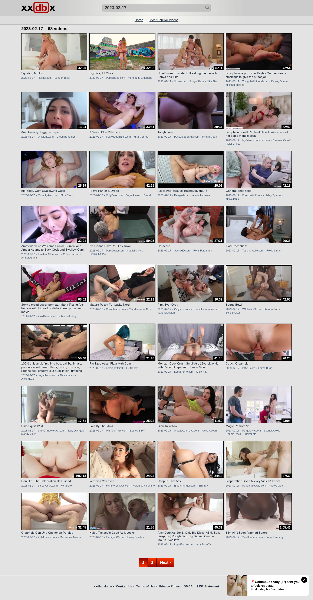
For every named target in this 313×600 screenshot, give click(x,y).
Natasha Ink (67, 375)
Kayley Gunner (280, 81)
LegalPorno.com (47, 375)
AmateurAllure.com (49, 254)
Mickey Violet (276, 485)
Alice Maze (27, 378)
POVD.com (248, 368)
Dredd (147, 195)
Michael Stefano (235, 84)
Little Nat (201, 371)
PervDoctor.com (115, 250)
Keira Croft (67, 485)
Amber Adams (29, 257)
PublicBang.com (115, 77)
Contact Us (124, 586)
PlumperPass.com (116, 430)
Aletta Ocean (209, 430)
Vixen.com (180, 81)
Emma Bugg (265, 368)
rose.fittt (197, 309)
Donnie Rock (233, 434)
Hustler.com (45, 77)
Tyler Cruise (233, 143)
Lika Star (212, 81)
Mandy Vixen (28, 434)
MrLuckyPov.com (47, 195)
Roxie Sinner (273, 250)
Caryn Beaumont (66, 136)
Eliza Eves (66, 195)
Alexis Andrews (201, 195)
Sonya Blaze (196, 81)
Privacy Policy (169, 586)
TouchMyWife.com (252, 250)
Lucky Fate (250, 434)
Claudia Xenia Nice (140, 309)
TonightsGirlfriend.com (255, 81)
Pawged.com (181, 195)
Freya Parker (133, 195)
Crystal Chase (97, 254)
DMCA (188, 586)
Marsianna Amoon (70, 537)
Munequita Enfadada (140, 77)
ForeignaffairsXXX (116, 368)
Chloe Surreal (71, 254)
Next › (165, 562)
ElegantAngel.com (184, 485)
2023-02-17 (28, 77)
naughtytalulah (166, 312)
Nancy (134, 368)
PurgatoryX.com (251, 430)
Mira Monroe (141, 136)
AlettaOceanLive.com (186, 430)
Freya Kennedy (274, 537)
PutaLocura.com (47, 537)
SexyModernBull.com (118, 136)
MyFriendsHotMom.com (256, 140)
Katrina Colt (271, 309)
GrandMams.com (116, 309)
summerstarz (212, 309)
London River (62, 77)
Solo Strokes (233, 312)
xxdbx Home (103, 586)
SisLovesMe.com (48, 485)
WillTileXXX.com (251, 309)
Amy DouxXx (203, 544)
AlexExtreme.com (48, 316)
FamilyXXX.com (115, 537)
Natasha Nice (135, 250)
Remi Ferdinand (202, 250)
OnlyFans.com (114, 195)
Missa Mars (232, 198)
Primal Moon (209, 136)
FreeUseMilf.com (252, 195)
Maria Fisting (68, 316)
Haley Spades (273, 195)
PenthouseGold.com (254, 485)
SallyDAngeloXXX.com (51, 430)
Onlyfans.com (46, 136)
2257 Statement (208, 586)
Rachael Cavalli (282, 140)
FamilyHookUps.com (118, 485)
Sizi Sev (203, 485)
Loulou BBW (137, 430)
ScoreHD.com (182, 250)
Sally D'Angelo (76, 430)
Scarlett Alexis (272, 430)
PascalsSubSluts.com (186, 136)
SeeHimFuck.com (252, 537)
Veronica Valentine (144, 485)
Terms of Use (145, 586)
